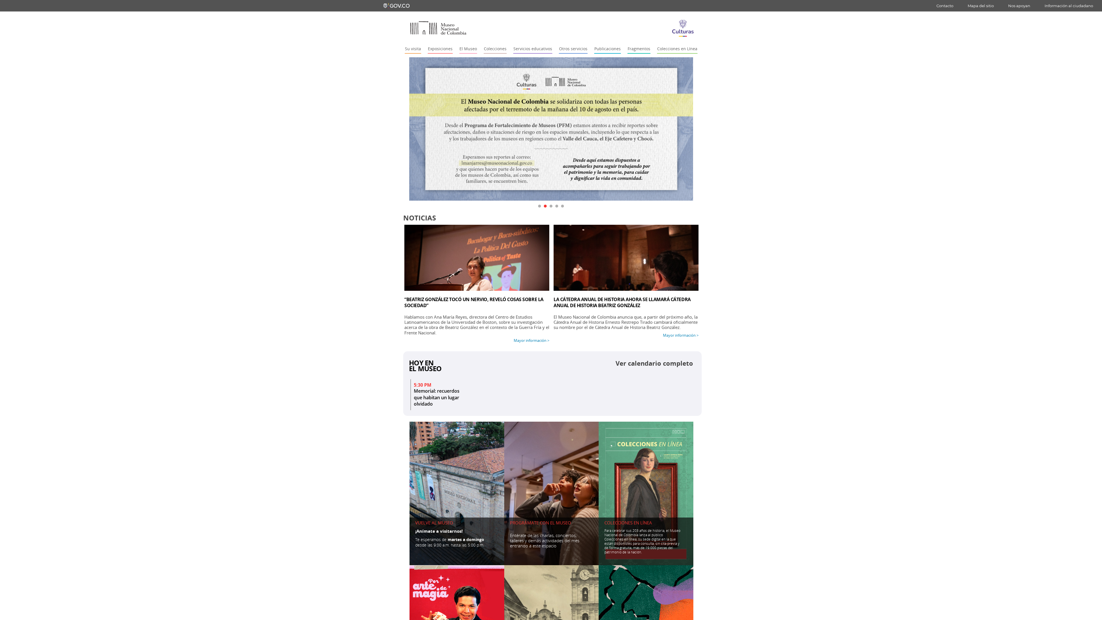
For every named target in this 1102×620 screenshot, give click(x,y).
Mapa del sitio (981, 5)
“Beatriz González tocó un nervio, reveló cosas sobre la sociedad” (474, 302)
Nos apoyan (1019, 5)
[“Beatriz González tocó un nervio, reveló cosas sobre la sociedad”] (476, 258)
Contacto (944, 5)
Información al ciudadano (1069, 5)
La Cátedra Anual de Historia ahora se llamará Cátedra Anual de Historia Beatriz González (622, 302)
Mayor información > (531, 340)
